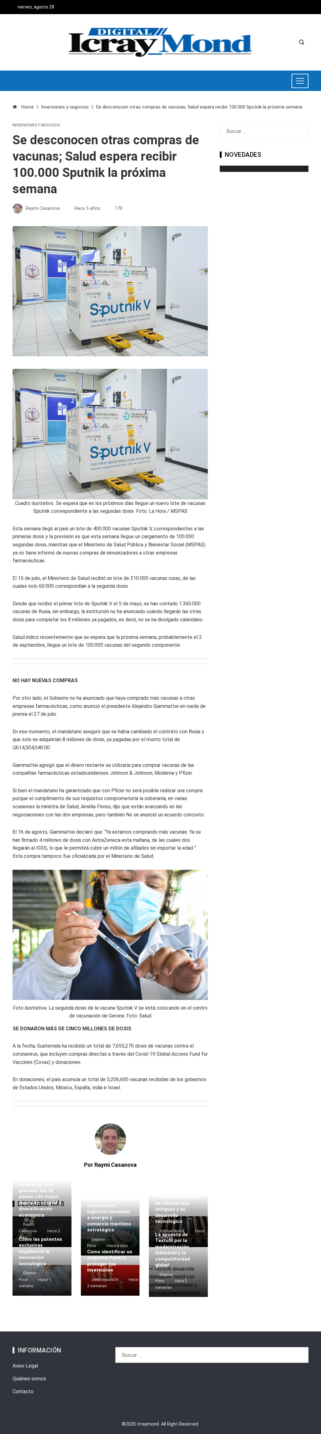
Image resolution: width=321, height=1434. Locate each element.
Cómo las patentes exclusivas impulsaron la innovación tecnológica (40, 1251)
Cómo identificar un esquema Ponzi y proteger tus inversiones (109, 1261)
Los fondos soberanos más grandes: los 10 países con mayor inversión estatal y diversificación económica (40, 1197)
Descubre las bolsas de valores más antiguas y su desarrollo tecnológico (178, 1209)
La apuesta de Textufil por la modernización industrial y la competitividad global (172, 1250)
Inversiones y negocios (36, 125)
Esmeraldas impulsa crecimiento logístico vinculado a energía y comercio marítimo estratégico (110, 1215)
